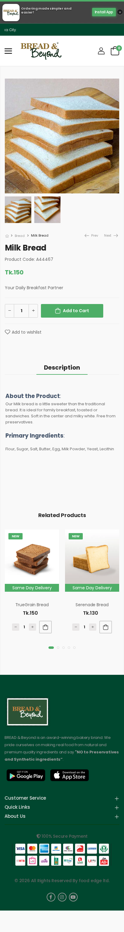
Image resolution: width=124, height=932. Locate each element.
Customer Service (25, 798)
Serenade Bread (92, 605)
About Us (15, 816)
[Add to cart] (45, 627)
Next (108, 235)
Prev (93, 235)
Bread (20, 235)
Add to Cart (76, 311)
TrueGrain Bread (32, 605)
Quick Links (17, 807)
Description (62, 367)
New (15, 536)
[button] (51, 647)
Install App (104, 12)
